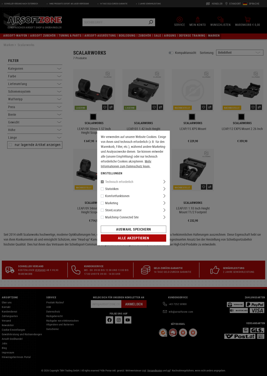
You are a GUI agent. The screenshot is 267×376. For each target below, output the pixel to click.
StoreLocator (113, 210)
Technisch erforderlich (119, 181)
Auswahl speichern (133, 229)
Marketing (111, 203)
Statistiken (112, 189)
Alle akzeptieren (133, 238)
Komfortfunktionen (117, 196)
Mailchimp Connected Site (122, 217)
